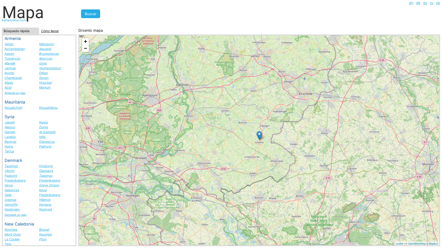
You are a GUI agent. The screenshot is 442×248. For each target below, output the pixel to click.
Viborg (10, 171)
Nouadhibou (48, 108)
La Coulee (12, 239)
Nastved (45, 209)
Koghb (9, 73)
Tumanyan (12, 58)
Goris (43, 63)
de (418, 2)
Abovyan (45, 58)
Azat (8, 87)
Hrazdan (45, 83)
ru (431, 2)
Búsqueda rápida (16, 31)
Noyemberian (15, 49)
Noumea (11, 229)
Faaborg (11, 176)
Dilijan (43, 73)
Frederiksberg (15, 180)
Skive (9, 185)
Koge (43, 190)
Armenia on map (15, 93)
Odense (10, 200)
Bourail (44, 229)
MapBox (433, 243)
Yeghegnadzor (50, 68)
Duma (43, 127)
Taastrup (11, 166)
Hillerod (44, 200)
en (411, 2)
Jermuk (10, 68)
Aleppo (10, 127)
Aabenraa (12, 190)
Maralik (10, 63)
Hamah (10, 132)
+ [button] (85, 41)
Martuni (44, 87)
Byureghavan (49, 54)
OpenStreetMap (417, 243)
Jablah (10, 122)
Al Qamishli (47, 132)
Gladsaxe (46, 171)
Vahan (9, 44)
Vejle (8, 195)
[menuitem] (411, 3)
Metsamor (46, 44)
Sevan (44, 78)
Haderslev (12, 209)
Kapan (9, 54)
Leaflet (399, 243)
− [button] (85, 48)
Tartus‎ (9, 151)
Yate (8, 244)
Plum (43, 239)
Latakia (10, 137)
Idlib (42, 137)
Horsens (45, 204)
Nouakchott (13, 108)
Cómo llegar (50, 31)
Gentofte (11, 204)
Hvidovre (46, 166)
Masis (9, 83)
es (425, 2)
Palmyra (45, 146)
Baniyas (10, 142)
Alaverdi (45, 49)
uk (438, 2)
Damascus (47, 142)
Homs (9, 146)
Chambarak (13, 78)
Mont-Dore (13, 234)
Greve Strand (49, 185)
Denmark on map (15, 215)
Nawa (43, 122)
